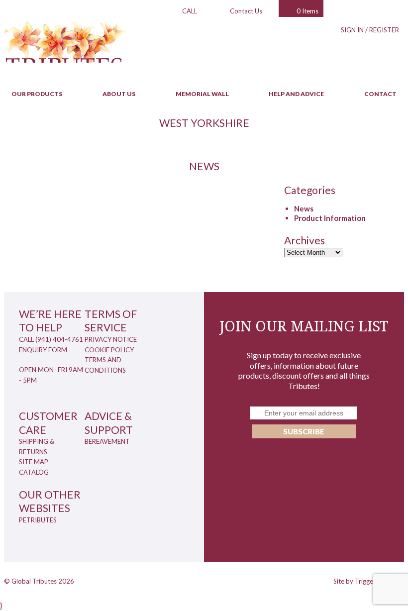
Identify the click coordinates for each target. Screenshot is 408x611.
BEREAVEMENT (107, 441)
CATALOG (34, 472)
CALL (189, 11)
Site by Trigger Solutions (368, 581)
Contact (380, 94)
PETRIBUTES (38, 520)
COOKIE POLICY (109, 350)
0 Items (307, 11)
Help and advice (296, 94)
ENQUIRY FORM (43, 350)
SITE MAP (33, 462)
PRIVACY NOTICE (111, 339)
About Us (118, 94)
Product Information (330, 217)
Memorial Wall (202, 94)
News (303, 208)
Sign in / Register (370, 30)
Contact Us (246, 11)
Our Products (36, 94)
